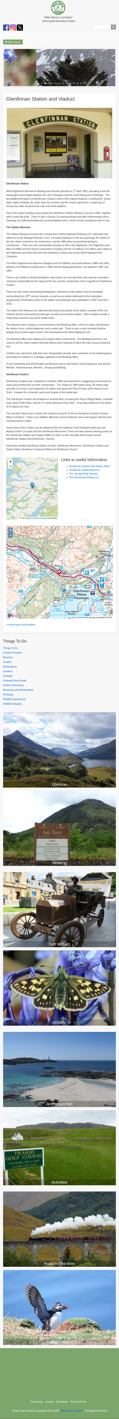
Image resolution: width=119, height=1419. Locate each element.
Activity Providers (12, 652)
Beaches (8, 657)
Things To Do (10, 648)
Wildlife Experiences (14, 699)
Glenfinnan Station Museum (84, 470)
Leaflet (27, 518)
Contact (49, 1401)
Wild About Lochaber (58, 17)
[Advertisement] (59, 1373)
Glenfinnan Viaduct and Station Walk (89, 466)
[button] (13, 42)
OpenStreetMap (40, 518)
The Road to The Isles (59, 1194)
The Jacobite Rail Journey (83, 473)
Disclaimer (62, 1401)
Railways (8, 694)
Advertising (36, 1401)
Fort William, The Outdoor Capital (59, 875)
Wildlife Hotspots (12, 704)
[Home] (59, 7)
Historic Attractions (13, 685)
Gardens (8, 671)
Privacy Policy (78, 1401)
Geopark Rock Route (14, 680)
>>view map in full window (20, 624)
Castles (7, 662)
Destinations (10, 666)
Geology (7, 676)
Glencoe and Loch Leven (59, 715)
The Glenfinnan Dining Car (84, 477)
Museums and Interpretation (18, 690)
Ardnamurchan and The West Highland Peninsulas (59, 1034)
